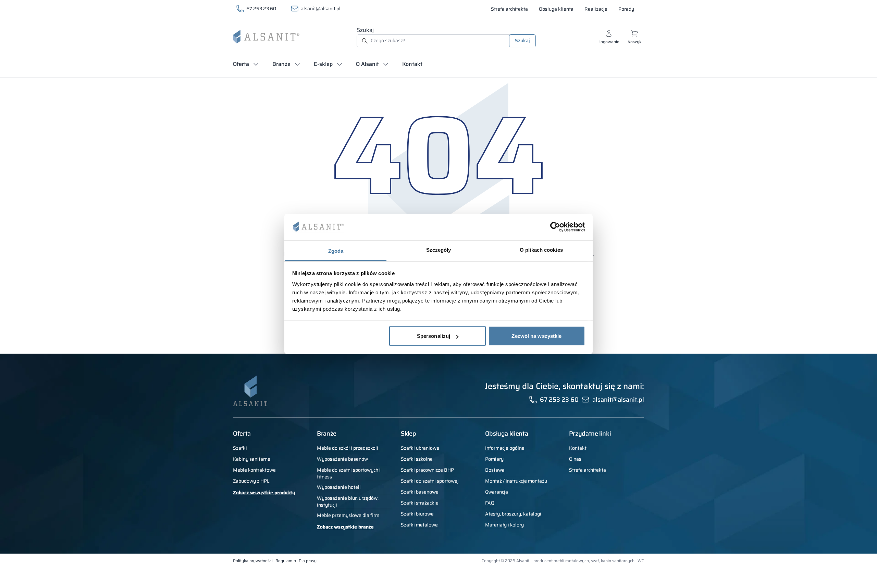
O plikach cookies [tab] (541, 249)
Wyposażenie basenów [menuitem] (342, 458)
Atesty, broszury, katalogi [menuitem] (513, 513)
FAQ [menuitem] (489, 502)
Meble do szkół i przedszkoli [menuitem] (347, 448)
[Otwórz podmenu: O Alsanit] (386, 64)
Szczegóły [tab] (438, 249)
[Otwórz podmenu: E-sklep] (339, 64)
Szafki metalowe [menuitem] (419, 524)
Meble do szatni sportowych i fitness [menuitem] (349, 473)
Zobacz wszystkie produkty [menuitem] (264, 492)
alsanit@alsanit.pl (321, 8)
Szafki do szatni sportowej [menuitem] (430, 480)
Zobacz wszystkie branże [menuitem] (345, 527)
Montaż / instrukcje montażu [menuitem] (516, 480)
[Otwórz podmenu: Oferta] (256, 64)
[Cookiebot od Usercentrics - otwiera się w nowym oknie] (555, 227)
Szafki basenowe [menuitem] (419, 491)
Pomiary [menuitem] (494, 458)
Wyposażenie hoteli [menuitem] (339, 487)
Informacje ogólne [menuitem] (504, 448)
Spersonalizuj (433, 336)
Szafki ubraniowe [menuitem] (420, 448)
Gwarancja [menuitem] (496, 491)
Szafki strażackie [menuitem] (419, 502)
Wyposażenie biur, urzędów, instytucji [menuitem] (348, 501)
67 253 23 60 (261, 8)
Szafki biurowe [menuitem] (417, 513)
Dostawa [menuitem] (495, 469)
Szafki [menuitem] (240, 448)
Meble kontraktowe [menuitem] (254, 469)
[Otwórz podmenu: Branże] (297, 64)
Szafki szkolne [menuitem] (417, 458)
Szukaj (365, 30)
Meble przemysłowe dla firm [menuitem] (348, 515)
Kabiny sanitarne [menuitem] (251, 458)
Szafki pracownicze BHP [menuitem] (427, 469)
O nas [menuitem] (575, 458)
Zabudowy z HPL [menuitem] (251, 480)
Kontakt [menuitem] (577, 448)
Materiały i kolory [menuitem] (504, 524)
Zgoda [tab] (336, 250)
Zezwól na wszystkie (536, 336)
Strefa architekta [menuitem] (587, 469)
